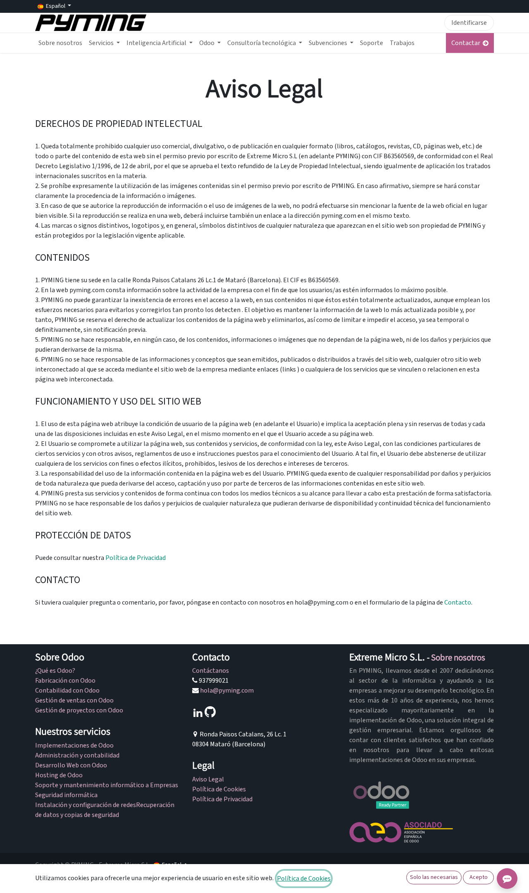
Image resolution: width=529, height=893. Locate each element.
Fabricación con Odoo (65, 680)
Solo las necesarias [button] (434, 877)
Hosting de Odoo (59, 775)
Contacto (457, 602)
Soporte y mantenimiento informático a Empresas (106, 785)
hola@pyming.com (227, 690)
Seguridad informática (67, 795)
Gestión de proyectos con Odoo (79, 710)
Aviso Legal (208, 779)
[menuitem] (60, 43)
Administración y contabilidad (77, 755)
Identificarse (469, 22)
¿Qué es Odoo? (55, 670)
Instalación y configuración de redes (85, 805)
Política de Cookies (219, 789)
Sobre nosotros (458, 657)
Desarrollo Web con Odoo (71, 765)
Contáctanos (210, 670)
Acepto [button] (478, 877)
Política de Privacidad (135, 557)
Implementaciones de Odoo (74, 745)
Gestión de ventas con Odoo (74, 700)
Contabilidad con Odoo (67, 690)
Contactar (467, 43)
